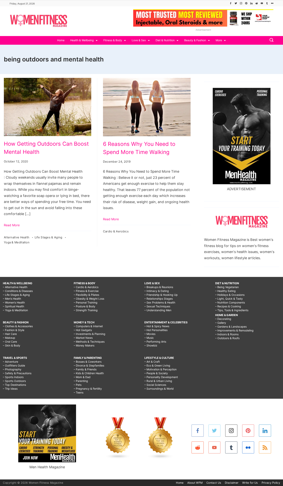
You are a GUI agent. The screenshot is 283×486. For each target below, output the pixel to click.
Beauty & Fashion (195, 40)
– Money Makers (84, 345)
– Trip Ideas (10, 388)
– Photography (12, 369)
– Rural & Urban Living (158, 381)
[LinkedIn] (251, 3)
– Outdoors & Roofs (227, 338)
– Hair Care (10, 333)
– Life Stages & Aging (16, 294)
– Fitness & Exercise (86, 291)
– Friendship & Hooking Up (161, 294)
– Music (149, 337)
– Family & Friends (85, 369)
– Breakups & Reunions (158, 287)
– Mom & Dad (82, 377)
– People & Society (156, 373)
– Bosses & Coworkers (87, 361)
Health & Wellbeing (82, 40)
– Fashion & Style (13, 330)
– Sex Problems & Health (159, 302)
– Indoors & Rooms (227, 334)
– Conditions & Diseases (18, 291)
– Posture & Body (84, 306)
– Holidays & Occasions (229, 294)
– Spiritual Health (13, 306)
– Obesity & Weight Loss (89, 298)
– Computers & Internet (88, 326)
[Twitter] (236, 3)
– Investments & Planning (89, 333)
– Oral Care (10, 341)
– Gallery (220, 322)
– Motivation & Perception (160, 369)
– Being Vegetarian (227, 287)
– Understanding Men (157, 310)
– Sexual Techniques (157, 306)
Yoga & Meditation (16, 242)
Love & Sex (139, 40)
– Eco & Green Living (157, 365)
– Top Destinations (14, 384)
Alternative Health (17, 237)
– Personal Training (85, 302)
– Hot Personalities (155, 330)
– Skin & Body (11, 345)
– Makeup (9, 337)
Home (60, 40)
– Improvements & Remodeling (234, 330)
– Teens (78, 392)
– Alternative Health (15, 287)
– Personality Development (161, 377)
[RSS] (265, 447)
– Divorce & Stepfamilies (89, 365)
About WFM (195, 482)
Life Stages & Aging (49, 237)
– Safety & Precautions (17, 373)
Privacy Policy (271, 482)
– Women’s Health (14, 302)
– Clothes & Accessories (18, 326)
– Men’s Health (12, 298)
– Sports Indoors (13, 377)
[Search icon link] (270, 40)
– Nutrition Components (230, 302)
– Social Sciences (155, 384)
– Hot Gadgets (83, 330)
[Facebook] (230, 3)
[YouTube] (262, 3)
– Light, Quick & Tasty (229, 298)
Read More (12, 225)
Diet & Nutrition (165, 40)
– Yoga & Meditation (15, 310)
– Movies (149, 333)
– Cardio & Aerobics (86, 287)
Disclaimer (231, 482)
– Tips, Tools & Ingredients (231, 310)
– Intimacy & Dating (156, 291)
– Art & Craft (152, 361)
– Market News (83, 337)
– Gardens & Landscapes (231, 326)
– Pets (77, 384)
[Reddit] (256, 3)
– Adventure (10, 361)
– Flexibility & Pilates (86, 294)
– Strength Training (86, 310)
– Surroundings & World (159, 388)
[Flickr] (272, 3)
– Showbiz (150, 345)
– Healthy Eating (225, 291)
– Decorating (223, 318)
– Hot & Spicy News (156, 326)
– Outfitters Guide (14, 365)
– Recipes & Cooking (228, 306)
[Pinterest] (246, 3)
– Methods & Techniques (89, 341)
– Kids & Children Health (89, 373)
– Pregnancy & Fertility (88, 388)
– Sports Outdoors (14, 381)
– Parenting (81, 381)
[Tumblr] (267, 3)
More (219, 40)
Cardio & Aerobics (116, 231)
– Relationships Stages (158, 298)
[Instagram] (241, 3)
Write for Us (250, 482)
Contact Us (213, 482)
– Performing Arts (155, 341)
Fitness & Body (112, 40)
